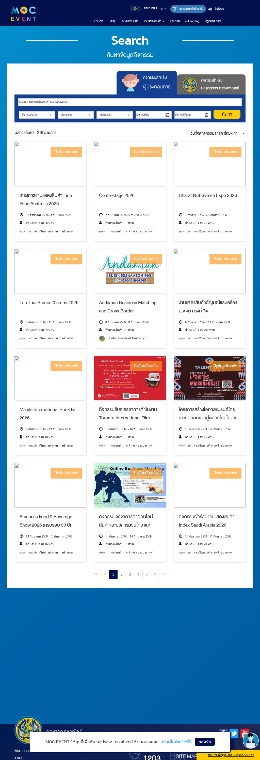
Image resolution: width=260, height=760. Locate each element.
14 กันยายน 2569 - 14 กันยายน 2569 (128, 536)
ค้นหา (227, 114)
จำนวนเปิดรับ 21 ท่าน (199, 223)
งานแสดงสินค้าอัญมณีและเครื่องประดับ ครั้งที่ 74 (208, 306)
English (162, 8)
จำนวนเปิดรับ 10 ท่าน (119, 223)
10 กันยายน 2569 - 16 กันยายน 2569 (128, 429)
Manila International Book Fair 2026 (49, 413)
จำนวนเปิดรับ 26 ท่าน (39, 223)
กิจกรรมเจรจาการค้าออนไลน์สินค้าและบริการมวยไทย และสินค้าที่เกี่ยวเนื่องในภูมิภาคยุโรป (128, 521)
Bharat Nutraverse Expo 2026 (208, 195)
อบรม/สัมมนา (130, 21)
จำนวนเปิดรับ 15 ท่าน (199, 437)
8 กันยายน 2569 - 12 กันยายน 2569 (207, 322)
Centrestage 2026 (117, 195)
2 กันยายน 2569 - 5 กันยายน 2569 (127, 215)
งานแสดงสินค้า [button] (153, 21)
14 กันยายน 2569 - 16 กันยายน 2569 (48, 536)
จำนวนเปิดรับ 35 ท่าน (39, 330)
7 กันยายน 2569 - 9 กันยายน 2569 (206, 215)
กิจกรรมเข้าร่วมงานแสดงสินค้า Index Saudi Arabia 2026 (207, 521)
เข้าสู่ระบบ (218, 8)
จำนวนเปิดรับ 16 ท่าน (39, 544)
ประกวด (175, 21)
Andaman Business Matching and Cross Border (128, 306)
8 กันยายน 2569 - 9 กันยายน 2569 (127, 322)
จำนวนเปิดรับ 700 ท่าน (199, 330)
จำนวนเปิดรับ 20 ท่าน (119, 330)
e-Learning (192, 21)
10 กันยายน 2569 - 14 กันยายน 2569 (207, 429)
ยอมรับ (205, 742)
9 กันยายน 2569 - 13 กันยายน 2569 (48, 429)
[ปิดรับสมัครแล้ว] (50, 163)
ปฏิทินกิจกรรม (213, 21)
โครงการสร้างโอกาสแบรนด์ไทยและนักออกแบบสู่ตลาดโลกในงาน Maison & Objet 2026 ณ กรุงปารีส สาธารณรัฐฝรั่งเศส (208, 413)
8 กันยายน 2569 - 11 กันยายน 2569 (48, 322)
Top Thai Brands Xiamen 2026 (49, 302)
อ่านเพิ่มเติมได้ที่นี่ (176, 742)
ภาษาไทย (149, 8)
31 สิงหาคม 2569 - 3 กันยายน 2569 (48, 215)
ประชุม (112, 21)
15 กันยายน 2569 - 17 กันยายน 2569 (207, 536)
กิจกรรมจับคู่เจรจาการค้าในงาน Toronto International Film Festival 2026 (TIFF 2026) (128, 413)
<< (95, 574)
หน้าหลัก (98, 21)
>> (164, 574)
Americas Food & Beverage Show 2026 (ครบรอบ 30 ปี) (46, 521)
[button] (37, 115)
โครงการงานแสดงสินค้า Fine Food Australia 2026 (46, 199)
